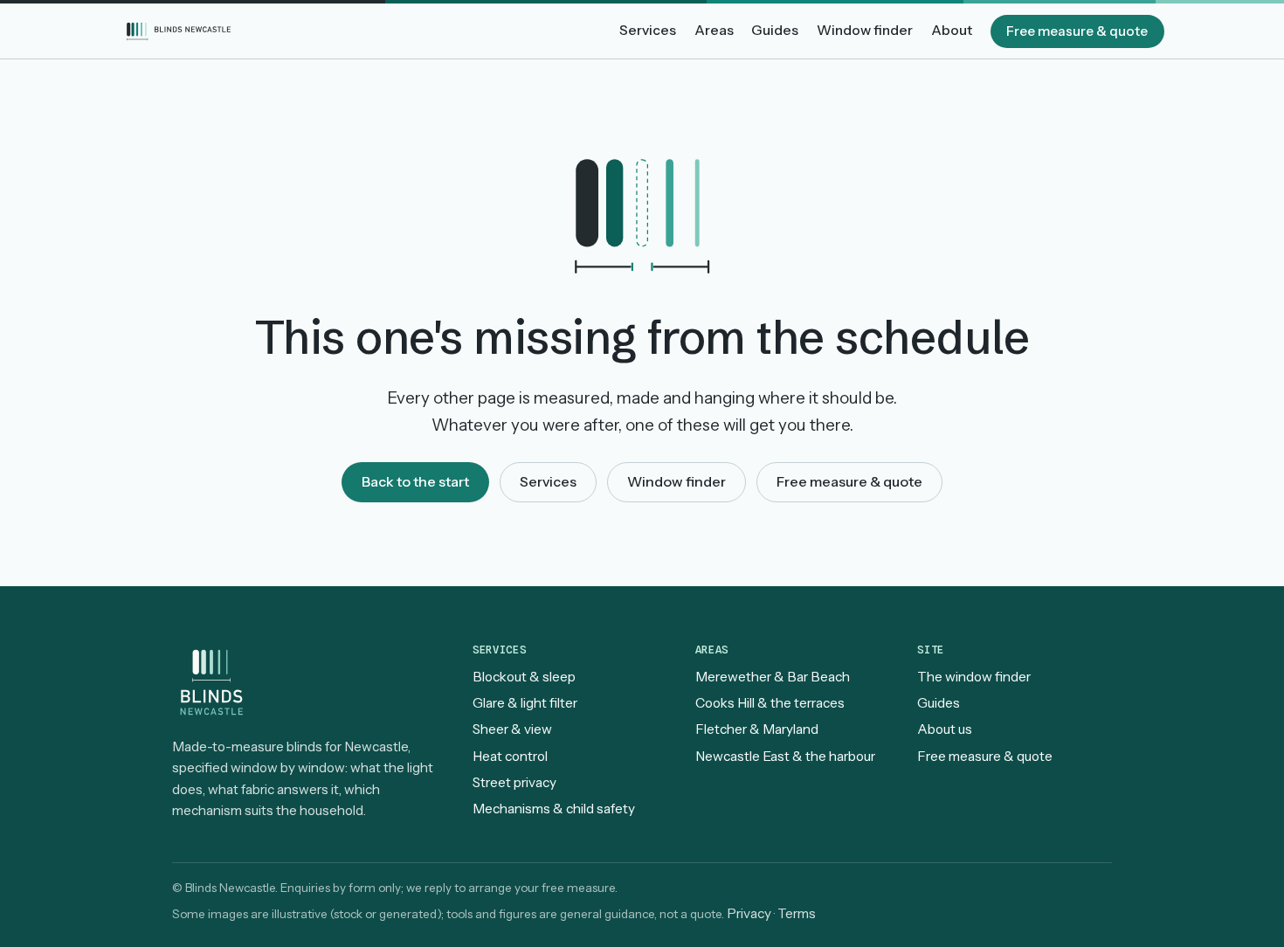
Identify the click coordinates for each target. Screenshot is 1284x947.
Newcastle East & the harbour (785, 756)
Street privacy (514, 782)
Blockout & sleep (524, 676)
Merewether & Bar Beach (772, 676)
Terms (796, 913)
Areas (714, 30)
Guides (774, 30)
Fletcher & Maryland (756, 729)
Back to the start (415, 481)
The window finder (974, 676)
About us (944, 729)
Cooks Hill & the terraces (770, 703)
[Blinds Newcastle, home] (179, 31)
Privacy (749, 913)
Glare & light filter (525, 703)
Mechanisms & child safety (554, 808)
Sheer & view (512, 729)
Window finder (865, 30)
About (951, 30)
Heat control (510, 756)
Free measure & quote (1077, 31)
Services (647, 30)
